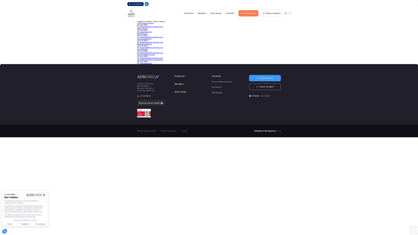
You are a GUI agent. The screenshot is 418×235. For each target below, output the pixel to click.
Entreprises (189, 13)
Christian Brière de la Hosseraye (150, 60)
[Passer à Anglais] (290, 13)
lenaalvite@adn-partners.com (151, 27)
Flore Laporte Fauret (145, 23)
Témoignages (217, 92)
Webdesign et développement (265, 131)
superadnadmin (146, 32)
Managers (202, 13)
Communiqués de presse (222, 82)
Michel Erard (142, 34)
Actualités (230, 13)
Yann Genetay (142, 49)
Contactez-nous (250, 13)
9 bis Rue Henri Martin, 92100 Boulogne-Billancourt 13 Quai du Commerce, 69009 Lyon (146, 87)
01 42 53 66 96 (137, 4)
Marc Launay (142, 28)
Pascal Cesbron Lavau (146, 54)
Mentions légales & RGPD (146, 131)
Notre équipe (215, 13)
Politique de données (168, 131)
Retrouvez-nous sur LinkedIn (149, 103)
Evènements (217, 87)
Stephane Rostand (144, 44)
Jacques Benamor (144, 39)
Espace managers (266, 87)
